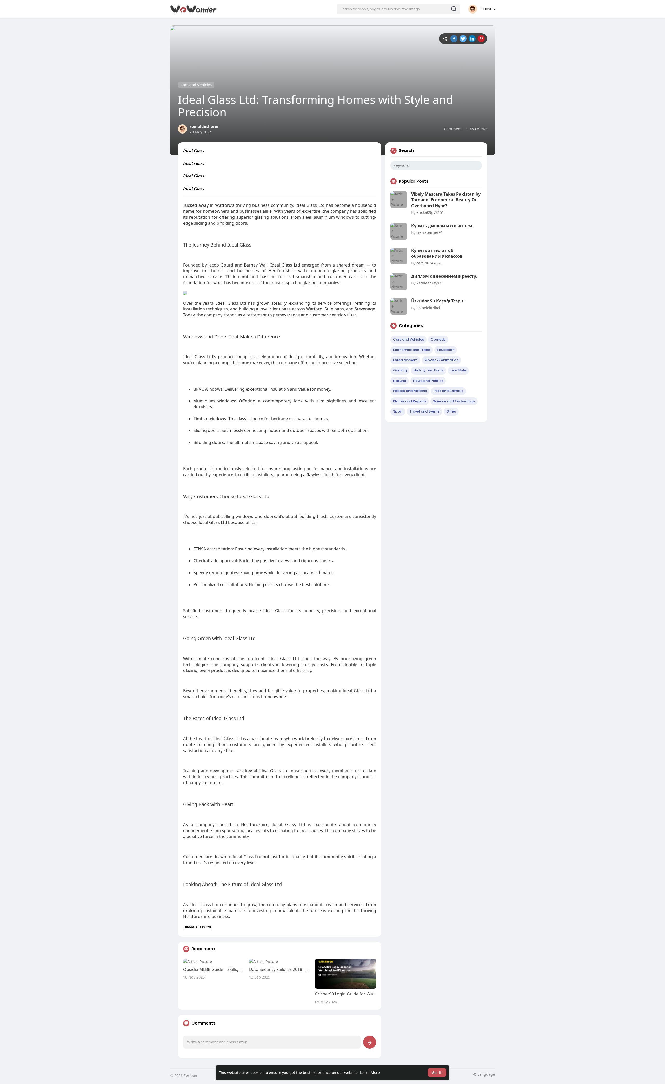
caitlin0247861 (429, 262)
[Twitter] (463, 38)
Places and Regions (409, 401)
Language (485, 1074)
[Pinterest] (481, 38)
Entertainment (405, 359)
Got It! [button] (437, 1072)
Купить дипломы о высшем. (442, 226)
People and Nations (410, 390)
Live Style (458, 370)
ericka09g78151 (430, 212)
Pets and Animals (448, 390)
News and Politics (428, 380)
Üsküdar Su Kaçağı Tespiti (438, 301)
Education (445, 349)
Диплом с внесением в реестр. (444, 276)
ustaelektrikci (428, 307)
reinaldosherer (204, 126)
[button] (398, 9)
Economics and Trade (411, 349)
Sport (398, 411)
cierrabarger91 (429, 232)
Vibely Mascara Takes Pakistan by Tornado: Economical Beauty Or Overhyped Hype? (446, 200)
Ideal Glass (223, 738)
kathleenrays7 (428, 282)
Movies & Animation (441, 359)
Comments (453, 128)
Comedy (438, 339)
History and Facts (429, 370)
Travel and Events (424, 411)
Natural (399, 380)
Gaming (400, 370)
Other (451, 411)
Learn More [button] (370, 1072)
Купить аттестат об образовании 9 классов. (437, 253)
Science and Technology (454, 401)
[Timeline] (445, 38)
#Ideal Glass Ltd (198, 927)
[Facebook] (454, 38)
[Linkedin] (472, 38)
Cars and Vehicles (196, 84)
